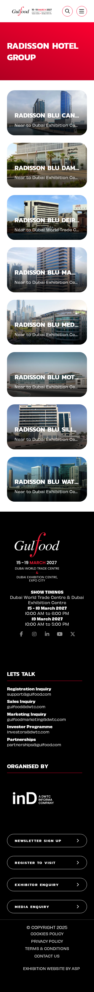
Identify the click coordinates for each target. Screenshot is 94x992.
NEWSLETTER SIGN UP (38, 840)
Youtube (60, 634)
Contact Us (47, 955)
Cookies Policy (47, 933)
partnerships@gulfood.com (34, 744)
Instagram (34, 634)
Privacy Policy (47, 941)
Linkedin (47, 634)
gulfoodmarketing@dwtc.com (36, 719)
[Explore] (81, 11)
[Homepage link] (32, 11)
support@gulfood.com (29, 694)
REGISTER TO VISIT (35, 862)
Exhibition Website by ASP (51, 968)
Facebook (21, 634)
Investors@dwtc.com (28, 731)
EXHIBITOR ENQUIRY (37, 884)
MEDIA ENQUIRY (32, 906)
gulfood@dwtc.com (26, 706)
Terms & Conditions (47, 948)
